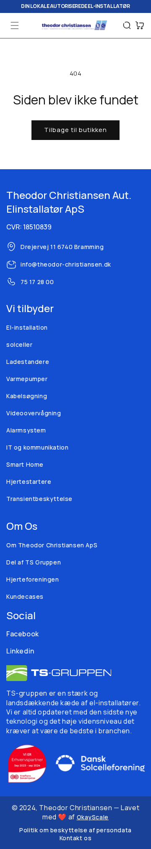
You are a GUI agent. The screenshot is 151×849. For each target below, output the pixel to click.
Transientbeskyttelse (39, 499)
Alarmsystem (26, 430)
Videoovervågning (33, 413)
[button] (14, 25)
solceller (19, 344)
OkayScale (93, 817)
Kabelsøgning (26, 396)
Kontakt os (76, 838)
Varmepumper (27, 379)
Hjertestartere (28, 482)
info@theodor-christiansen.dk (66, 264)
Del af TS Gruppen (33, 562)
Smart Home (25, 464)
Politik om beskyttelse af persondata (75, 830)
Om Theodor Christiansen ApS (51, 545)
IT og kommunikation (37, 447)
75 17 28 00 (37, 282)
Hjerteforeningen (32, 579)
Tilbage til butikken (75, 129)
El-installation (27, 327)
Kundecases (25, 596)
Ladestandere (27, 362)
